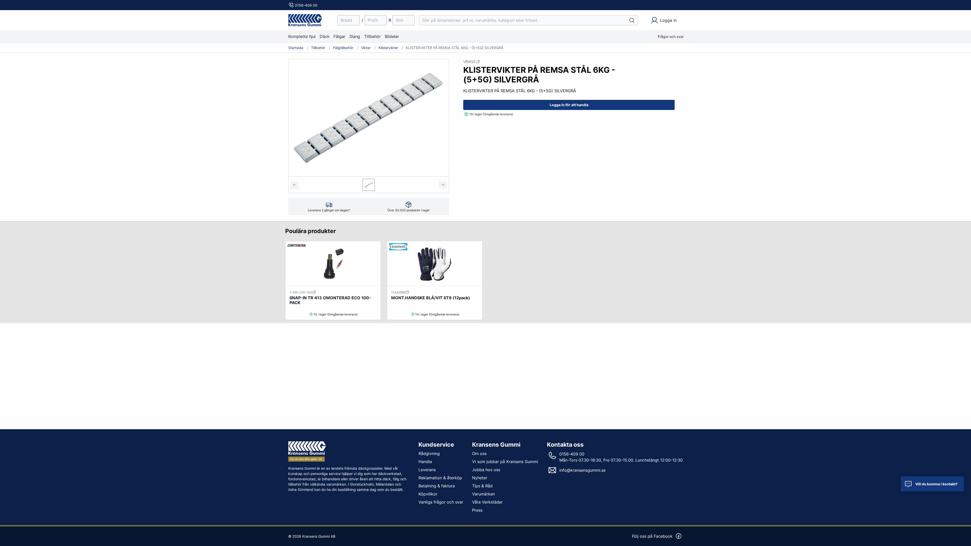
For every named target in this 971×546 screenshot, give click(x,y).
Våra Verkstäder (487, 502)
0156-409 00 (306, 5)
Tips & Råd (482, 485)
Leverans (427, 469)
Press (477, 510)
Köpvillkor (427, 493)
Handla (425, 461)
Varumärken (483, 493)
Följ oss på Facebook (652, 536)
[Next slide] (443, 185)
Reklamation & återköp (440, 477)
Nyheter (479, 477)
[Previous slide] (295, 185)
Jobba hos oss (486, 469)
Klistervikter (388, 48)
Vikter (366, 48)
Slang (354, 36)
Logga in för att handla (569, 105)
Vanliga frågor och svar (440, 502)
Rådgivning (429, 453)
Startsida (295, 48)
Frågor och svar (671, 36)
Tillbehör (372, 36)
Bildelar (392, 36)
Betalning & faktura (436, 485)
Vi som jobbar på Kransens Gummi (505, 461)
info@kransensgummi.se (582, 470)
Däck (324, 36)
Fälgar (339, 36)
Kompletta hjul (302, 36)
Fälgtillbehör (343, 48)
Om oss (479, 453)
